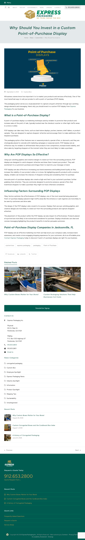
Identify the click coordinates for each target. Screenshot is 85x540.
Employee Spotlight (14, 372)
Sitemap (50, 537)
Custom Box (28, 92)
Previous (8, 450)
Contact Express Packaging (14, 238)
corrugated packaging (14, 363)
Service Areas (9, 525)
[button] (7, 3)
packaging (36, 245)
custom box (10, 245)
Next (77, 450)
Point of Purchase (50, 245)
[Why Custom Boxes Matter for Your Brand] (22, 279)
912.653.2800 (74, 7)
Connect (65, 534)
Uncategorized (12, 403)
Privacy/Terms (73, 534)
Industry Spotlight (13, 381)
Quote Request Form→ (12, 480)
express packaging (23, 245)
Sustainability (11, 398)
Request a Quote (10, 521)
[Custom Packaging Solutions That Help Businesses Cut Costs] (62, 279)
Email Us (10, 352)
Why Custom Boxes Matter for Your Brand (21, 294)
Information (11, 385)
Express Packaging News (15, 376)
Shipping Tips (11, 394)
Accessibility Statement (39, 537)
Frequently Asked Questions (14, 516)
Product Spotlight (13, 390)
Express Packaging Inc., (29, 534)
